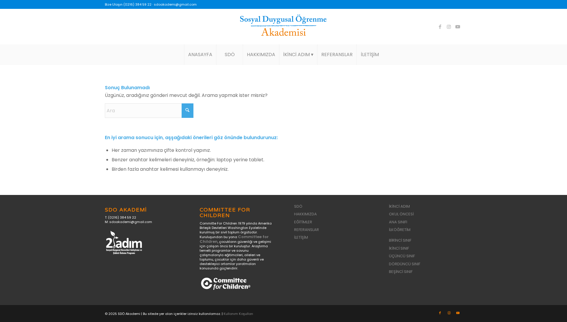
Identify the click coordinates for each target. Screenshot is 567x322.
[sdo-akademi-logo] (283, 26)
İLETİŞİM (301, 237)
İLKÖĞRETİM (399, 229)
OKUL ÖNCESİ (401, 214)
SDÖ (298, 206)
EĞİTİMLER (303, 222)
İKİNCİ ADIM (399, 206)
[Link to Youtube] (457, 26)
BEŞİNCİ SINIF (401, 271)
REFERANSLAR (306, 229)
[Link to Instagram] (448, 26)
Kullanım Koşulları (238, 313)
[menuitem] (200, 54)
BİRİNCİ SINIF (400, 240)
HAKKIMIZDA (305, 214)
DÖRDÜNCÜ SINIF (404, 264)
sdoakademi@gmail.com (175, 4)
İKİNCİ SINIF (399, 248)
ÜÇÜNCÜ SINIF (402, 256)
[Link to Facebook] (440, 26)
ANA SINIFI (398, 222)
